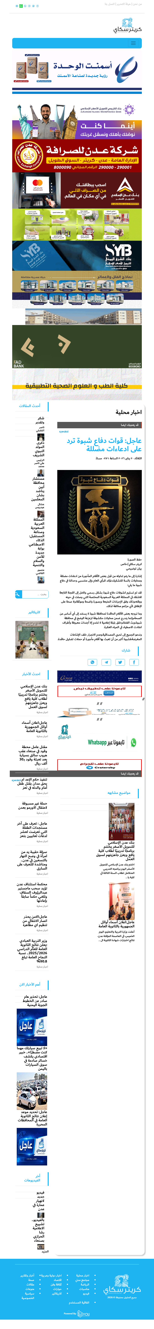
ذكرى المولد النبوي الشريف (38, 449)
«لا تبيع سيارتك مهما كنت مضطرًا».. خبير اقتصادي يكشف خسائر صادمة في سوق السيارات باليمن (32, 1058)
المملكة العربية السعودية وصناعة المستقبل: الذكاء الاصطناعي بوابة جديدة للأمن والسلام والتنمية (36, 542)
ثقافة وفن (56, 1284)
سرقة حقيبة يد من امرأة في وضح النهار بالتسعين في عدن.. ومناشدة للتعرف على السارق (32, 860)
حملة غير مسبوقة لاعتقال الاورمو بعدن (32, 805)
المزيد (45, 1251)
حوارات (57, 1289)
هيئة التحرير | (123, 4)
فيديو (86, 1293)
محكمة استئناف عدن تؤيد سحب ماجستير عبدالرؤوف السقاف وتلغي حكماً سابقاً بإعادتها (32, 892)
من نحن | (136, 4)
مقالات (30, 1284)
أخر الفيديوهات (32, 1178)
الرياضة (85, 1284)
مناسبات (84, 1289)
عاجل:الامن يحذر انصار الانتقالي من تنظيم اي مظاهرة (35, 920)
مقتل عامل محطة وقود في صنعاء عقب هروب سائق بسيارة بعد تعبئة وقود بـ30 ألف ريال (33, 755)
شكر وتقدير (39, 420)
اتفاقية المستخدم (79, 1302)
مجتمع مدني (82, 1280)
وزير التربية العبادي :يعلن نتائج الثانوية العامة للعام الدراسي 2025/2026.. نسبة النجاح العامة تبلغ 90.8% (32, 951)
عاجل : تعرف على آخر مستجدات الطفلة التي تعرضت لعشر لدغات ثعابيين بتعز (32, 829)
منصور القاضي (40, 571)
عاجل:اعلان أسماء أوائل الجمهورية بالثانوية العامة (116, 924)
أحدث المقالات (29, 406)
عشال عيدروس (39, 506)
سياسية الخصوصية (28, 1296)
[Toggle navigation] (133, 43)
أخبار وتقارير (27, 1275)
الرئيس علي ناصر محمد (39, 463)
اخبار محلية (82, 1275)
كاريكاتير (57, 1293)
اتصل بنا (110, 4)
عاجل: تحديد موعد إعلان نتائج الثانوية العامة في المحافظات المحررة (32, 1118)
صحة (31, 1280)
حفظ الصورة (135, 559)
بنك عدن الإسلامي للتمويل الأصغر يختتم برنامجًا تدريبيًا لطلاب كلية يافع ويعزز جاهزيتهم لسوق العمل (115, 850)
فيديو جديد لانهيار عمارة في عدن (38, 1200)
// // (99, 711)
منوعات (30, 1289)
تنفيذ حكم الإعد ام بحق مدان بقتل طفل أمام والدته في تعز (32, 783)
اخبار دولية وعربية (51, 1275)
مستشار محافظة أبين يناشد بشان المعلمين (37, 488)
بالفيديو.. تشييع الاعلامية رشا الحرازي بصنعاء (38, 1230)
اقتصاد (58, 1280)
